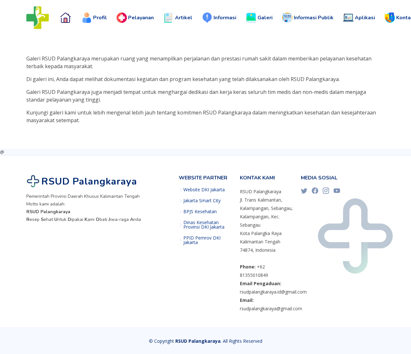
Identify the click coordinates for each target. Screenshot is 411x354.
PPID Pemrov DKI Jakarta (202, 240)
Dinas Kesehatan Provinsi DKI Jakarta (203, 224)
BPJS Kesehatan (200, 211)
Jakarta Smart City (202, 200)
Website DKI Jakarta (204, 189)
